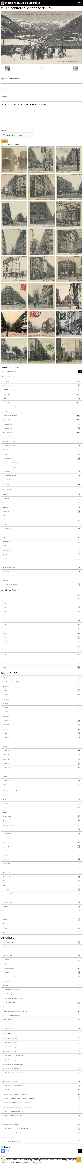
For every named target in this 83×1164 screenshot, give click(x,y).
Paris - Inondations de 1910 (41, 441)
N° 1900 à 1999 (41, 772)
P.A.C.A (41, 885)
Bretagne (41, 820)
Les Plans (41, 663)
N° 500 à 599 (41, 712)
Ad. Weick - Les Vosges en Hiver (41, 1081)
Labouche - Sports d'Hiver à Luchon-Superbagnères (41, 1094)
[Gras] (2, 104)
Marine (41, 915)
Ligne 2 (41, 599)
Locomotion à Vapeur (41, 480)
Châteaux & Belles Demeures (41, 445)
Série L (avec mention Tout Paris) (41, 682)
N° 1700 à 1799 (41, 763)
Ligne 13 (41, 654)
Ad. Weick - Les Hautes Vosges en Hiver (41, 1060)
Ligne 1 (41, 594)
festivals (39, 1162)
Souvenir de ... (41, 898)
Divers (41, 667)
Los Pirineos (41, 981)
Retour (41, 68)
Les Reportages (41, 471)
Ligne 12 (41, 650)
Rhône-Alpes (41, 889)
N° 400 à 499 (41, 707)
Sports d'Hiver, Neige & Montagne (41, 462)
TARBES (41, 454)
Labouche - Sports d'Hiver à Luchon (41, 1124)
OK (80, 372)
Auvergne (41, 808)
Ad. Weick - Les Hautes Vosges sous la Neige (41, 1055)
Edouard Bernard (41, 550)
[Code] (35, 104)
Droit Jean (41, 503)
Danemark (41, 923)
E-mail (2, 89)
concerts (33, 1162)
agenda (52, 1159)
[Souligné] (8, 104)
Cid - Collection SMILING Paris (41, 584)
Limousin (41, 855)
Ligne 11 (41, 646)
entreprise (18, 1162)
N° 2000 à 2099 (41, 776)
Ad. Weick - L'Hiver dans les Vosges (41, 1068)
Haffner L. (41, 515)
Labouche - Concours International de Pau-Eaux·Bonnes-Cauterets (41, 1098)
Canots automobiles (41, 902)
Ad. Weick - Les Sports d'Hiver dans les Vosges (41, 1072)
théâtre (64, 1159)
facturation (35, 1159)
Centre (41, 842)
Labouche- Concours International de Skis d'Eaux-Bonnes (41, 1128)
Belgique (41, 919)
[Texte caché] (27, 104)
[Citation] (18, 104)
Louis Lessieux (41, 528)
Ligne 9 (41, 637)
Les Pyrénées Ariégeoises (41, 968)
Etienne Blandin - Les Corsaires (41, 576)
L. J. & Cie (41, 398)
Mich (41, 533)
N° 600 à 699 (41, 716)
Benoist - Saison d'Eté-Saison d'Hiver (41, 1141)
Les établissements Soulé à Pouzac (41, 989)
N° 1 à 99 (41, 690)
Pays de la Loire (41, 872)
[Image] (30, 104)
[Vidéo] (33, 104)
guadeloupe (5, 1162)
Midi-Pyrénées (41, 863)
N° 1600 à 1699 (41, 759)
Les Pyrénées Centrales (41, 972)
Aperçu (44, 104)
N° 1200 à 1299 (41, 742)
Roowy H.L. (41, 580)
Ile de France (41, 846)
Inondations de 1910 (41, 893)
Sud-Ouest (41, 985)
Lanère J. (41, 524)
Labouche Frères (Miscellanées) (41, 415)
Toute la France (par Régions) (41, 467)
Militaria (41, 411)
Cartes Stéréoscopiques (41, 458)
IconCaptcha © (31, 137)
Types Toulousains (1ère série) (41, 1028)
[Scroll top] (78, 1159)
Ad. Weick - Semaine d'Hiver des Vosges (41, 1090)
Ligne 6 (41, 620)
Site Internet (4, 96)
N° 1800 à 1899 (41, 767)
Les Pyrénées (41, 964)
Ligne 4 (41, 611)
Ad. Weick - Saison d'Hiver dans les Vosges (41, 1085)
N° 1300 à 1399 (41, 746)
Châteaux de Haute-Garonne (41, 946)
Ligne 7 (41, 624)
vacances (8, 1159)
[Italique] (5, 104)
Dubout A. (41, 507)
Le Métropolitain (41, 381)
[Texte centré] (21, 104)
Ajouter (4, 141)
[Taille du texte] (11, 104)
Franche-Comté (41, 833)
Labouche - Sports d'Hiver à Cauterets (41, 1133)
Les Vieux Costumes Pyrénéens (41, 977)
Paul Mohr (41, 563)
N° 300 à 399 (41, 703)
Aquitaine (41, 803)
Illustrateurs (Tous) (41, 428)
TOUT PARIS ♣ (41, 394)
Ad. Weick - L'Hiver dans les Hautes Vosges (41, 1064)
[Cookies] (4, 1160)
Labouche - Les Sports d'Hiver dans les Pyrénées (41, 1120)
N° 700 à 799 (41, 720)
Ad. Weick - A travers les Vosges (41, 1038)
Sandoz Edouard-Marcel (41, 567)
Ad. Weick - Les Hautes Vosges (41, 1051)
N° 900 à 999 (41, 729)
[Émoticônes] (38, 104)
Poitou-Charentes (41, 876)
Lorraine (41, 859)
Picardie (41, 881)
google (20, 1159)
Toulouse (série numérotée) (41, 1002)
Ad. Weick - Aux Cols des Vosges (41, 1042)
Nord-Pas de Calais (41, 868)
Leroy (41, 558)
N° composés (41, 686)
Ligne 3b (41, 607)
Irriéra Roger (41, 571)
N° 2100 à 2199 (41, 780)
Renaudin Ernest (41, 541)
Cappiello (41, 546)
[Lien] (24, 104)
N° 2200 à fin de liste (41, 785)
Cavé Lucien (41, 498)
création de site (44, 1159)
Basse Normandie (41, 816)
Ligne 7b (41, 629)
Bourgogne (41, 812)
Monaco (41, 928)
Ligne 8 (41, 633)
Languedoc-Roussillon (41, 851)
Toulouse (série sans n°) (41, 1007)
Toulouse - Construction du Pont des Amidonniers (41, 1011)
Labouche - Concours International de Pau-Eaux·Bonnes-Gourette (41, 1107)
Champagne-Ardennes (41, 825)
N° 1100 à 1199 (41, 737)
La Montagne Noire (41, 955)
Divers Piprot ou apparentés (41, 407)
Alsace (41, 799)
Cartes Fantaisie (41, 484)
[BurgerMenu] (79, 3)
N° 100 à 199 (41, 694)
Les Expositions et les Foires (41, 475)
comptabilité (27, 1159)
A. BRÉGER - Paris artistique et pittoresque (41, 390)
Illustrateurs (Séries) (41, 424)
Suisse (41, 932)
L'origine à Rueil (41, 795)
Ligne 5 (41, 616)
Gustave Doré (41, 511)
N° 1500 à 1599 (41, 755)
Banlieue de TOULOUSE (41, 942)
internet (15, 1159)
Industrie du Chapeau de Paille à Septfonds (41, 998)
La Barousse (41, 951)
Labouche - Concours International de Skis (41, 1111)
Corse (41, 829)
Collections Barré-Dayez (41, 420)
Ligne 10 (41, 641)
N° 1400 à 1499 (41, 750)
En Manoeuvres (41, 911)
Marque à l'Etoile (41, 402)
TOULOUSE (41, 450)
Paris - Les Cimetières (41, 437)
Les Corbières (41, 959)
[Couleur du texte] (15, 104)
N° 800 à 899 (41, 725)
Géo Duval (41, 554)
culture (69, 1159)
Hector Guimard (41, 385)
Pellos (41, 537)
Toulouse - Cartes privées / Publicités (41, 1015)
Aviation (41, 906)
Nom (2, 82)
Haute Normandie (41, 838)
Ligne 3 (41, 603)
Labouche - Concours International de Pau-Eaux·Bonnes (41, 1102)
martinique (26, 1162)
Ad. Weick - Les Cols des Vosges (41, 1047)
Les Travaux (41, 659)
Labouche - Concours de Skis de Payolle (41, 1115)
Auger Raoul (41, 494)
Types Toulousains (41, 1019)
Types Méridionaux (41, 1024)
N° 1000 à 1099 (41, 733)
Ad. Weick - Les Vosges (41, 1077)
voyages (12, 1162)
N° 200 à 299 (41, 699)
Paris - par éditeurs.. (41, 432)
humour (58, 1159)
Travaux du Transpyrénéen (41, 994)
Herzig (41, 520)
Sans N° (41, 677)
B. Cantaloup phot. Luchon (41, 1137)
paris (74, 1159)
